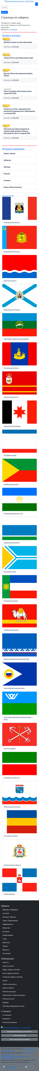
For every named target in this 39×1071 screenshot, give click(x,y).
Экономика (6, 953)
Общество (6, 928)
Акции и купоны (11, 35)
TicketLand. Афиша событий (12, 977)
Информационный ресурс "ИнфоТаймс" (19, 1031)
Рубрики (6, 1002)
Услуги (5, 981)
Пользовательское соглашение (10, 1056)
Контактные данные (10, 1022)
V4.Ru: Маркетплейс (19, 1035)
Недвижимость (8, 924)
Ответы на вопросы (10, 984)
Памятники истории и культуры (14, 995)
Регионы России (8, 196)
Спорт (5, 939)
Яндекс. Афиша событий (11, 970)
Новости (6, 962)
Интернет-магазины (13, 148)
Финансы (6, 950)
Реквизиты (6, 1019)
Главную (14, 30)
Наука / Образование (10, 921)
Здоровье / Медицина (10, 910)
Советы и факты (8, 988)
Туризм (5, 946)
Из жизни (6, 913)
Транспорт (6, 942)
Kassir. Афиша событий (11, 973)
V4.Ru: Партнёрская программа (19, 1039)
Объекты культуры (9, 992)
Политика (6, 932)
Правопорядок (8, 935)
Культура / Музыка (9, 917)
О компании (7, 1015)
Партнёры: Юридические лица (13, 1006)
